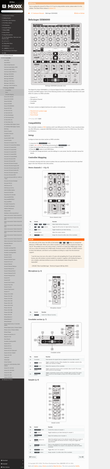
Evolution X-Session (8, 133)
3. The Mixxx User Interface (9, 20)
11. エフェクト (5, 41)
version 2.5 (52, 8)
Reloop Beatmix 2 (8, 317)
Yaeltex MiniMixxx (8, 377)
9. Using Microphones (7, 34)
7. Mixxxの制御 (5, 30)
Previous (33, 457)
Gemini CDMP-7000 (9, 138)
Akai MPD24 (7, 62)
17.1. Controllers (7, 58)
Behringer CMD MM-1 (9, 83)
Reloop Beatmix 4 (8, 319)
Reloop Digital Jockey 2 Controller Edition (12, 324)
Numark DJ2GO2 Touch (9, 259)
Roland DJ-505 (7, 336)
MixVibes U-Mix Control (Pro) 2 (11, 213)
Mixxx (13, 2)
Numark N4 (7, 277)
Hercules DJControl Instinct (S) (11, 170)
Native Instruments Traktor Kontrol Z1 (13, 241)
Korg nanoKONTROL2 (9, 199)
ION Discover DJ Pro (9, 187)
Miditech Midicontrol (9, 208)
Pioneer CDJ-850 (8, 298)
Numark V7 (7, 291)
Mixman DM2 (7, 210)
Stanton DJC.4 (7, 343)
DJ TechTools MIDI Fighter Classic (12, 124)
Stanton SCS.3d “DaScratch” (10, 350)
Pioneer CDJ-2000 (8, 294)
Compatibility (8, 90)
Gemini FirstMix (8, 140)
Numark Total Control (9, 289)
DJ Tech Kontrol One (9, 117)
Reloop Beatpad (7, 321)
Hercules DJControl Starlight (10, 181)
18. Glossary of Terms (7, 379)
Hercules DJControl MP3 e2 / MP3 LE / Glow (13, 178)
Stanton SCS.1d (7, 346)
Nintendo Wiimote (8, 243)
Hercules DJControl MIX (9, 158)
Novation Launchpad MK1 (10, 250)
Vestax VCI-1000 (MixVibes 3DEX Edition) (12, 365)
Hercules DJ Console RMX (10, 154)
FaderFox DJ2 (7, 135)
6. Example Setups (6, 27)
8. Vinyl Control (5, 32)
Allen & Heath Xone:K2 (9, 64)
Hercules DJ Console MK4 (10, 152)
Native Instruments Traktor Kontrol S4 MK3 (13, 236)
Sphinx (36, 466)
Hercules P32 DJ (8, 183)
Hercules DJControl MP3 (10, 174)
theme (44, 466)
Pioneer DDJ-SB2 (8, 310)
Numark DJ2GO (8, 257)
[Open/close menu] (0, 55)
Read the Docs (58, 466)
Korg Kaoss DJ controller (10, 194)
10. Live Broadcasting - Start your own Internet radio (11, 38)
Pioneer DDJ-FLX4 (8, 305)
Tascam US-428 (8, 355)
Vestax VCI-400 (8, 375)
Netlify (77, 466)
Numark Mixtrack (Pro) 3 (9, 271)
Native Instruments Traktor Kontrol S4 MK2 (13, 232)
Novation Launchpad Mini (10, 248)
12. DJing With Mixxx (7, 43)
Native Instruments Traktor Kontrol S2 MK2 (13, 222)
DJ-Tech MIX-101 (8, 119)
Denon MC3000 (8, 101)
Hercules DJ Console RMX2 (10, 156)
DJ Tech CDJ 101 (8, 110)
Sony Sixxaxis (7, 339)
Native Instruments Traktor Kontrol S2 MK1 (13, 218)
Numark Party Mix (8, 284)
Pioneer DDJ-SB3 (8, 312)
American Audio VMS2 (9, 69)
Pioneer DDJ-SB (8, 307)
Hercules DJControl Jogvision (11, 172)
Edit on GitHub (80, 13)
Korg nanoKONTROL (9, 197)
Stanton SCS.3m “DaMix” (10, 352)
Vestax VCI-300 (8, 372)
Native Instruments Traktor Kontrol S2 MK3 (13, 226)
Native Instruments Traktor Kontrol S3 (13, 229)
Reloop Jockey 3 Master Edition (11, 329)
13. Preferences (6, 45)
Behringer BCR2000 (9, 78)
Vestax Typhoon (7, 362)
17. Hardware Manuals (7, 55)
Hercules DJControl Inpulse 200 (11, 165)
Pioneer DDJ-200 (8, 300)
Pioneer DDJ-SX (8, 314)
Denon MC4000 (8, 103)
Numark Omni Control (9, 282)
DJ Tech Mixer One (8, 122)
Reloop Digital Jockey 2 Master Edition (13, 327)
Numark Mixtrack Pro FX (9, 273)
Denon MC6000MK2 (9, 106)
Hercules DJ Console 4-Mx (10, 142)
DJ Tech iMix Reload (8, 115)
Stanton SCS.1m (8, 348)
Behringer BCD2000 (9, 74)
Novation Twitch (8, 254)
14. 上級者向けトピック (8, 48)
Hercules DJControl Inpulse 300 (11, 168)
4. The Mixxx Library (7, 22)
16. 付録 (4, 53)
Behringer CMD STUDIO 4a (10, 85)
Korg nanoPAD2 (8, 201)
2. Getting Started (6, 18)
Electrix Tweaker (8, 131)
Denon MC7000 (8, 108)
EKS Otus (6, 129)
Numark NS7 (7, 280)
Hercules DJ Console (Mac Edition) (12, 145)
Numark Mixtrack (8, 264)
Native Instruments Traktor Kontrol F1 (13, 215)
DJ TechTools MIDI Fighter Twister (12, 126)
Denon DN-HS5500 (8, 96)
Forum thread (34, 115)
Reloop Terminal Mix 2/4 (9, 334)
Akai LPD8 (6, 60)
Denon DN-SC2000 (8, 99)
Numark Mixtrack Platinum (10, 266)
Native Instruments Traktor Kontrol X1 (13, 238)
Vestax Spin (6, 359)
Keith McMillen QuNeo (9, 190)
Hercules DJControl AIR (9, 161)
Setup (6, 92)
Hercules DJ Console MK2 (10, 149)
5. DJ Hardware (6, 25)
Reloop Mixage (7, 332)
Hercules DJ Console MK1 (10, 147)
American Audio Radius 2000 (10, 67)
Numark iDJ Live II (8, 261)
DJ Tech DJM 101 (8, 112)
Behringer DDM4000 (9, 87)
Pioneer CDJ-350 (8, 296)
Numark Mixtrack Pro (9, 268)
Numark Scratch (8, 287)
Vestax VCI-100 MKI (9, 368)
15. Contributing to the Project (9, 50)
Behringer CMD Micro (9, 81)
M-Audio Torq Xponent (9, 206)
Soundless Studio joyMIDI (10, 341)
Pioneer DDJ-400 (8, 303)
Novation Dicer (7, 245)
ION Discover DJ (8, 185)
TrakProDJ (6, 357)
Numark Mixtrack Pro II (9, 275)
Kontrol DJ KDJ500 (8, 192)
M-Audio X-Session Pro (9, 204)
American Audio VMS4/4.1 (10, 71)
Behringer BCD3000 (9, 76)
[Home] (29, 13)
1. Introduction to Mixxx (8, 15)
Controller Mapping (9, 94)
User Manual (34, 113)
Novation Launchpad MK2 (10, 252)
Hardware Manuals (37, 13)
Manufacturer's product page (38, 111)
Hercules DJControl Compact (11, 163)
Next (80, 457)
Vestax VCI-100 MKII (9, 370)
